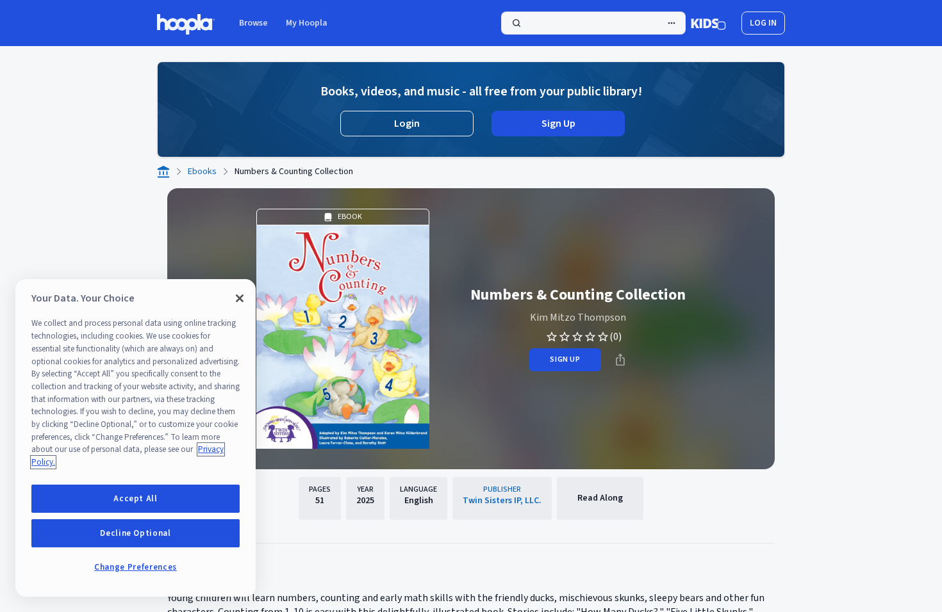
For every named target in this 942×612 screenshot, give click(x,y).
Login (407, 124)
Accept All (135, 498)
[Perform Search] (593, 23)
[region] (135, 438)
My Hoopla (306, 23)
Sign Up (558, 124)
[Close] (240, 298)
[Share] (620, 359)
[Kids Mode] (708, 23)
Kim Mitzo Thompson (578, 317)
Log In (763, 23)
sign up (565, 359)
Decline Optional (135, 533)
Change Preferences (135, 567)
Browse (253, 23)
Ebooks (202, 171)
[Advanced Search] (671, 23)
